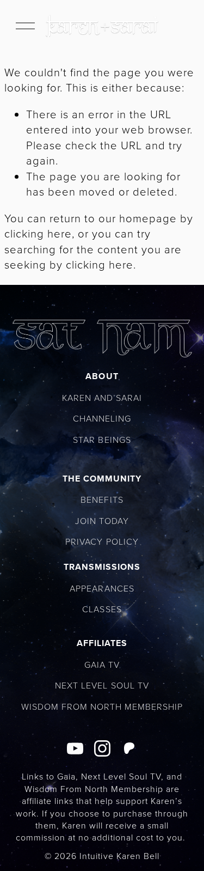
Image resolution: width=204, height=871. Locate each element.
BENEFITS (102, 499)
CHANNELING (102, 418)
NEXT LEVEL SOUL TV (102, 685)
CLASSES (101, 609)
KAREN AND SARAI (102, 398)
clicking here (38, 233)
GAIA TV (102, 665)
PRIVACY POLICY (101, 541)
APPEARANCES (102, 588)
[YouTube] (75, 748)
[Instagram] (102, 748)
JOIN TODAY (102, 521)
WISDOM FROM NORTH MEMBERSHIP (102, 706)
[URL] (129, 748)
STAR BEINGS (102, 440)
